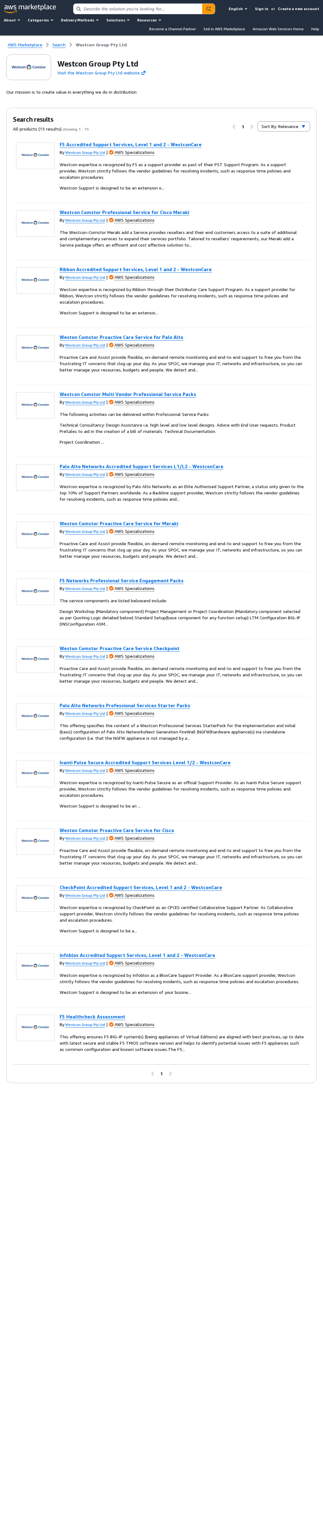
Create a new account (298, 8)
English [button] (236, 8)
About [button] (10, 20)
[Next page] (252, 127)
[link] (101, 45)
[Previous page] (234, 127)
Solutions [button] (115, 20)
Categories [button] (38, 20)
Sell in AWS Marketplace (224, 28)
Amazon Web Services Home (278, 28)
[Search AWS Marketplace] (208, 9)
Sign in (261, 8)
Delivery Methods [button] (77, 20)
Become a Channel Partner (172, 28)
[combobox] (137, 9)
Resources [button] (147, 20)
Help (315, 28)
